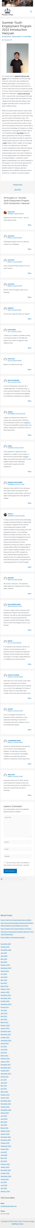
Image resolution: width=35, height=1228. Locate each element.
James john (11, 774)
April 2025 (4, 962)
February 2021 (5, 1095)
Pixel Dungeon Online (14, 604)
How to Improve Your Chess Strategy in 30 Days (16, 929)
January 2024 (5, 992)
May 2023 (4, 1016)
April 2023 (4, 1019)
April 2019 (4, 1161)
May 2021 (4, 1085)
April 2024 (4, 983)
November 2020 (6, 1104)
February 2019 (5, 1164)
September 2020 (6, 1110)
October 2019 (5, 1143)
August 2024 (5, 971)
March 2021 (4, 1092)
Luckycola (11, 236)
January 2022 (5, 1061)
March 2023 (4, 1022)
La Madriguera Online (14, 740)
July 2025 (4, 953)
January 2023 (5, 1028)
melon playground (13, 380)
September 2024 (6, 968)
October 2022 (5, 1037)
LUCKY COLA (11, 211)
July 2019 (4, 1152)
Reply (29, 225)
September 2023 (6, 1004)
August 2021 (4, 1076)
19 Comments (6, 36)
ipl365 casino (12, 329)
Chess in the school (24, 93)
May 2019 (4, 1158)
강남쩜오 (10, 446)
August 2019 (5, 1149)
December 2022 (6, 1031)
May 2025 (4, 959)
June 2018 (4, 1185)
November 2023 (6, 998)
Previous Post (17, 184)
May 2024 (4, 980)
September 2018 (6, 1176)
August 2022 (5, 1043)
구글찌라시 (10, 412)
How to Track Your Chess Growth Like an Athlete (16, 920)
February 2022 (5, 1058)
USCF (5, 143)
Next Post (17, 189)
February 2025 (5, 965)
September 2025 (6, 950)
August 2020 (5, 1113)
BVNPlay (10, 641)
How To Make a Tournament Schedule (13, 937)
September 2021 (6, 1073)
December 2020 (6, 1101)
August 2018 (4, 1179)
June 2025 (4, 956)
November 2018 (6, 1170)
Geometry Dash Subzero (15, 482)
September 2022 (6, 1040)
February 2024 (5, 989)
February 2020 (5, 1131)
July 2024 (4, 974)
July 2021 (4, 1079)
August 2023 (5, 1007)
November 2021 (6, 1067)
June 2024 (4, 977)
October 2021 (5, 1070)
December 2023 (6, 995)
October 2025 (5, 947)
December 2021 (6, 1064)
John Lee (10, 709)
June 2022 (4, 1049)
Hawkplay (11, 308)
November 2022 (6, 1034)
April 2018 (4, 1188)
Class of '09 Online (13, 675)
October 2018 (5, 1173)
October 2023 (5, 1001)
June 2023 (4, 1013)
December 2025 (6, 944)
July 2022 (4, 1046)
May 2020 (4, 1122)
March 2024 (4, 986)
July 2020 (4, 1116)
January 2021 (5, 1098)
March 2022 (4, 1055)
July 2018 (4, 1182)
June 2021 (4, 1083)
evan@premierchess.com (9, 1206)
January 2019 (5, 1167)
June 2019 (4, 1155)
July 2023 (4, 1010)
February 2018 (5, 1191)
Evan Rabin (20, 133)
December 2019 (6, 1137)
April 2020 (4, 1125)
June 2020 (4, 1119)
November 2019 (6, 1140)
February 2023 (5, 1025)
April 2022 (4, 1052)
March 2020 (4, 1128)
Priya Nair (11, 577)
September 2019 (6, 1146)
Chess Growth (16, 36)
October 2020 (5, 1107)
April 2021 (4, 1088)
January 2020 (5, 1134)
